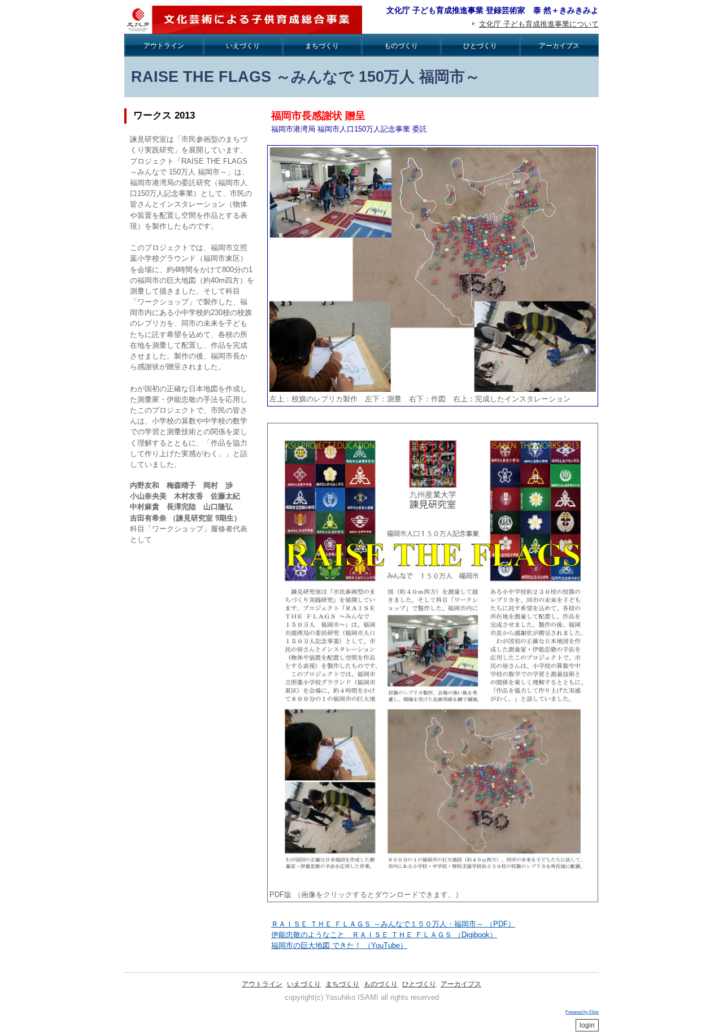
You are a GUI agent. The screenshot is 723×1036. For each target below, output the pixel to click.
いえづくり (243, 46)
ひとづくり (480, 46)
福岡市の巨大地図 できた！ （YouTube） (339, 945)
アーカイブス (559, 46)
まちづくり (322, 46)
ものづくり (401, 46)
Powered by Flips (582, 1012)
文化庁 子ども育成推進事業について (539, 24)
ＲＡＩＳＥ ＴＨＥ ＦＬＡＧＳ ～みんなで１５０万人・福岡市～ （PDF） (393, 924)
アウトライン (163, 46)
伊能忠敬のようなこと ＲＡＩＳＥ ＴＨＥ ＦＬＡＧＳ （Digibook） (384, 934)
